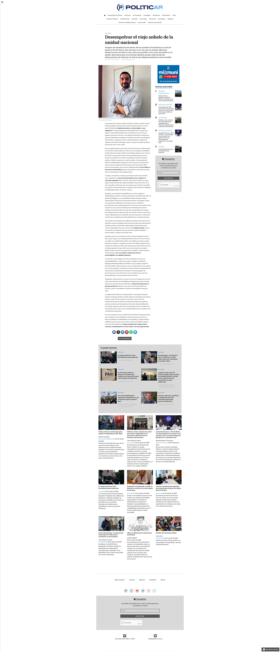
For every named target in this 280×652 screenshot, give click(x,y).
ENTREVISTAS (124, 19)
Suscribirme (168, 178)
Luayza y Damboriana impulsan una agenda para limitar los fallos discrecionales (168, 488)
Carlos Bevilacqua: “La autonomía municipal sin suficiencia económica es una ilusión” (110, 535)
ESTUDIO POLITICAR (155, 22)
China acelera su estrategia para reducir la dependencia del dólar (110, 433)
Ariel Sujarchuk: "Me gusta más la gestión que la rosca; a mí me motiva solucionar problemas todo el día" (166, 110)
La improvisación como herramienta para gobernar (128, 356)
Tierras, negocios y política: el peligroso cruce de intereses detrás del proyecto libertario (168, 398)
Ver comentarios (124, 338)
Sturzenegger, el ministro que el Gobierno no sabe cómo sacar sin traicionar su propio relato (167, 358)
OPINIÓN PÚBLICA (112, 19)
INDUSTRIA (161, 19)
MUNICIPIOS (166, 15)
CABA (174, 15)
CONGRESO (147, 15)
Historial (142, 580)
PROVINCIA (156, 15)
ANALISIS (135, 19)
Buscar (163, 580)
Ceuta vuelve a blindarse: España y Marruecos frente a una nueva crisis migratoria (166, 98)
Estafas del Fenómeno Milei (166, 533)
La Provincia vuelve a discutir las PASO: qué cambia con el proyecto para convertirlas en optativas (128, 375)
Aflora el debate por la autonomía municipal (139, 534)
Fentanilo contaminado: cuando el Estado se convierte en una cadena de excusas (140, 488)
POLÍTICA (127, 15)
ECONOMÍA (143, 19)
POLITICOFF (142, 22)
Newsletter (169, 159)
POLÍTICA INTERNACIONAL (127, 22)
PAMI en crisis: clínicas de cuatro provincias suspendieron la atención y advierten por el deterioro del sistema (139, 434)
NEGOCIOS (152, 19)
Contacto (132, 580)
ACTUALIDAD (137, 15)
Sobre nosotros (120, 580)
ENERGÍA (170, 19)
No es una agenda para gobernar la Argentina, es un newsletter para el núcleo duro (128, 398)
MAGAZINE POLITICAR (115, 15)
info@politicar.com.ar (155, 639)
